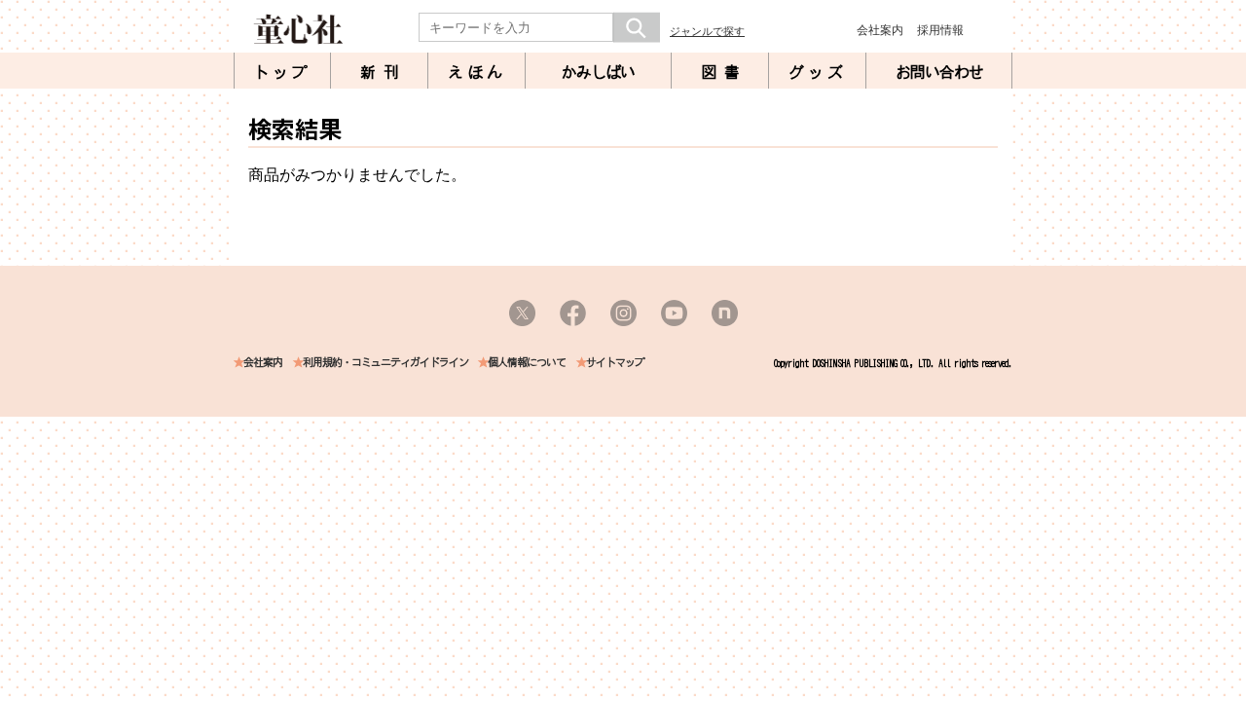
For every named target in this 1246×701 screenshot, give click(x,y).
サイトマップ (615, 362)
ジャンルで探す (707, 31)
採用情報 (940, 30)
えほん (477, 72)
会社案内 (880, 30)
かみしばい (598, 72)
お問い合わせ (939, 72)
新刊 (383, 72)
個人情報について (527, 362)
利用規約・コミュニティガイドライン (385, 362)
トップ (282, 72)
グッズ (817, 72)
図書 (724, 72)
